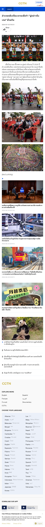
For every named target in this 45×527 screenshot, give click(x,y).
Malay (32, 419)
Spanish (31, 462)
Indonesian (14, 480)
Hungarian (11, 476)
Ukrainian (32, 480)
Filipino (10, 451)
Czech (9, 441)
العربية (24, 399)
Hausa (9, 465)
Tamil (29, 469)
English (4, 395)
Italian (9, 483)
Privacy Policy (6, 523)
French (10, 455)
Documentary (26, 402)
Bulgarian (11, 430)
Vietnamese (33, 487)
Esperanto (11, 448)
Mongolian (32, 423)
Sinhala (30, 458)
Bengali (9, 427)
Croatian (10, 437)
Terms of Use (17, 523)
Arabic (9, 419)
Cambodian (10, 434)
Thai (29, 472)
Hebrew (9, 469)
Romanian (32, 448)
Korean (9, 490)
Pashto (30, 444)
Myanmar (33, 427)
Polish (30, 437)
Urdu (29, 483)
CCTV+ (4, 406)
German (10, 458)
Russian (31, 451)
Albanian (10, 416)
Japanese (10, 487)
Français (5, 399)
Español (25, 395)
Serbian (31, 455)
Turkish (31, 476)
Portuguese (33, 441)
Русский (4, 402)
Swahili (31, 465)
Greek (10, 462)
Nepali (30, 430)
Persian (30, 434)
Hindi (8, 472)
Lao (28, 416)
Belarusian (12, 423)
